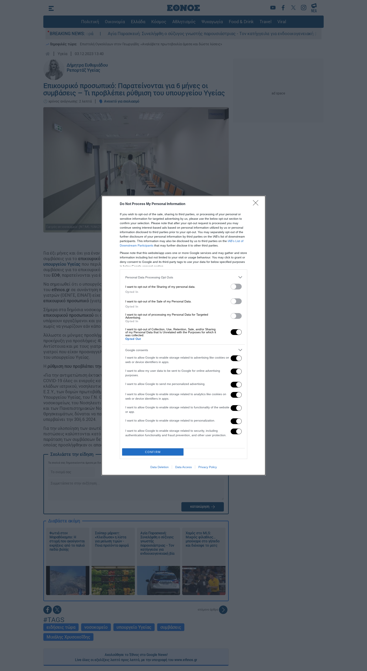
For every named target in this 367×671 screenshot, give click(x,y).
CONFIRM (153, 452)
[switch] (236, 286)
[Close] (257, 204)
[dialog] (183, 335)
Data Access (183, 467)
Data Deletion (159, 467)
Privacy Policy (207, 467)
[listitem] (183, 277)
